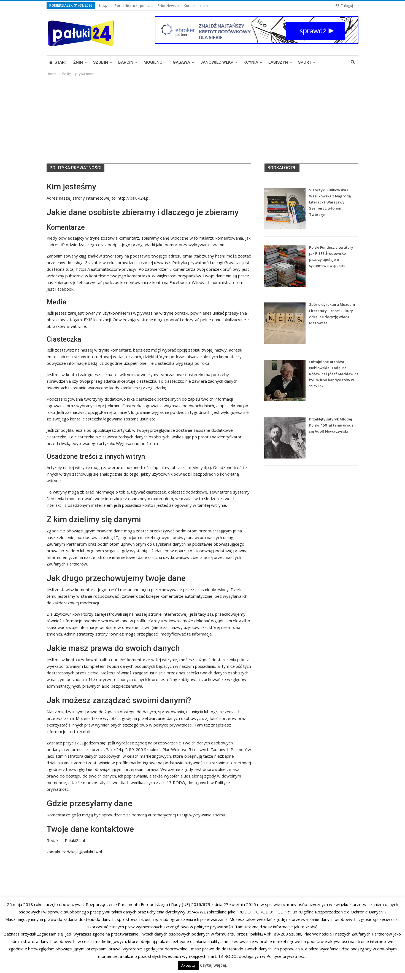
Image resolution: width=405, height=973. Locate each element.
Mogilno (153, 62)
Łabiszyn (278, 62)
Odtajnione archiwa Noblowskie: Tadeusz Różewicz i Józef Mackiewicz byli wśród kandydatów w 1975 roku (333, 373)
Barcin (125, 62)
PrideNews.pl (169, 5)
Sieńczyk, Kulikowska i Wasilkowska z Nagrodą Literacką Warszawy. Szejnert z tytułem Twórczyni (330, 202)
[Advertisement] (202, 118)
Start (61, 62)
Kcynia (251, 62)
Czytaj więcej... (214, 965)
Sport (304, 62)
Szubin (100, 62)
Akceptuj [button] (188, 965)
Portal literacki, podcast (134, 5)
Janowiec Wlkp (216, 62)
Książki (104, 5)
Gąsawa (181, 62)
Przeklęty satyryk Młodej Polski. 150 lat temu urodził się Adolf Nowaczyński (332, 425)
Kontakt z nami (196, 5)
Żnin (78, 62)
